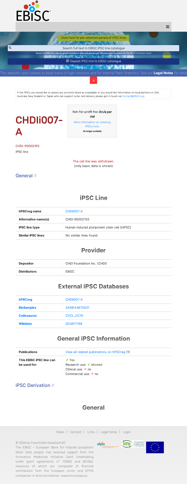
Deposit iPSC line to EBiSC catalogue (95, 61)
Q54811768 (73, 324)
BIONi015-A (129, 53)
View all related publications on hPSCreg (95, 352)
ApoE (148, 53)
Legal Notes (163, 73)
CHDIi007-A (74, 211)
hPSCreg (25, 299)
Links (91, 432)
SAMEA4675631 (77, 307)
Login (127, 432)
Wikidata (25, 324)
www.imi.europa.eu (74, 475)
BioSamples (27, 307)
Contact (76, 432)
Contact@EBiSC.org (133, 96)
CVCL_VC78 (74, 315)
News (60, 432)
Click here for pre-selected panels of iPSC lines (93, 38)
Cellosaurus (28, 315)
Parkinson (140, 53)
